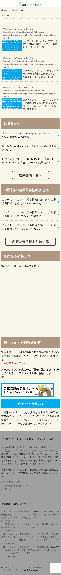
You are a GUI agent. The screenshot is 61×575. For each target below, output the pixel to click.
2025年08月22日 (30, 516)
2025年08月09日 (30, 527)
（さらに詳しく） (40, 464)
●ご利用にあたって (10, 482)
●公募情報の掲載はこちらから (16, 485)
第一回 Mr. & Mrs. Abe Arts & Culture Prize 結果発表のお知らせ (29, 147)
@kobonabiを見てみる (32, 403)
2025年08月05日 (30, 552)
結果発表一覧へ (30, 175)
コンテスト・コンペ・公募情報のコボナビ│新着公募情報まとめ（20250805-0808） (29, 201)
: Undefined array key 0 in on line (29, 40)
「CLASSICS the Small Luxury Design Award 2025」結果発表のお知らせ (25, 135)
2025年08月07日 (30, 539)
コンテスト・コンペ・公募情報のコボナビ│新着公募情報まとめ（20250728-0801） (29, 214)
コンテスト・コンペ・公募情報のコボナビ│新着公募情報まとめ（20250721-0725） (29, 226)
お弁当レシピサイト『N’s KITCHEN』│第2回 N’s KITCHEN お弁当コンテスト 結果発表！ (27, 160)
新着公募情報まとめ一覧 (30, 241)
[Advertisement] (30, 302)
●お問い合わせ (8, 489)
